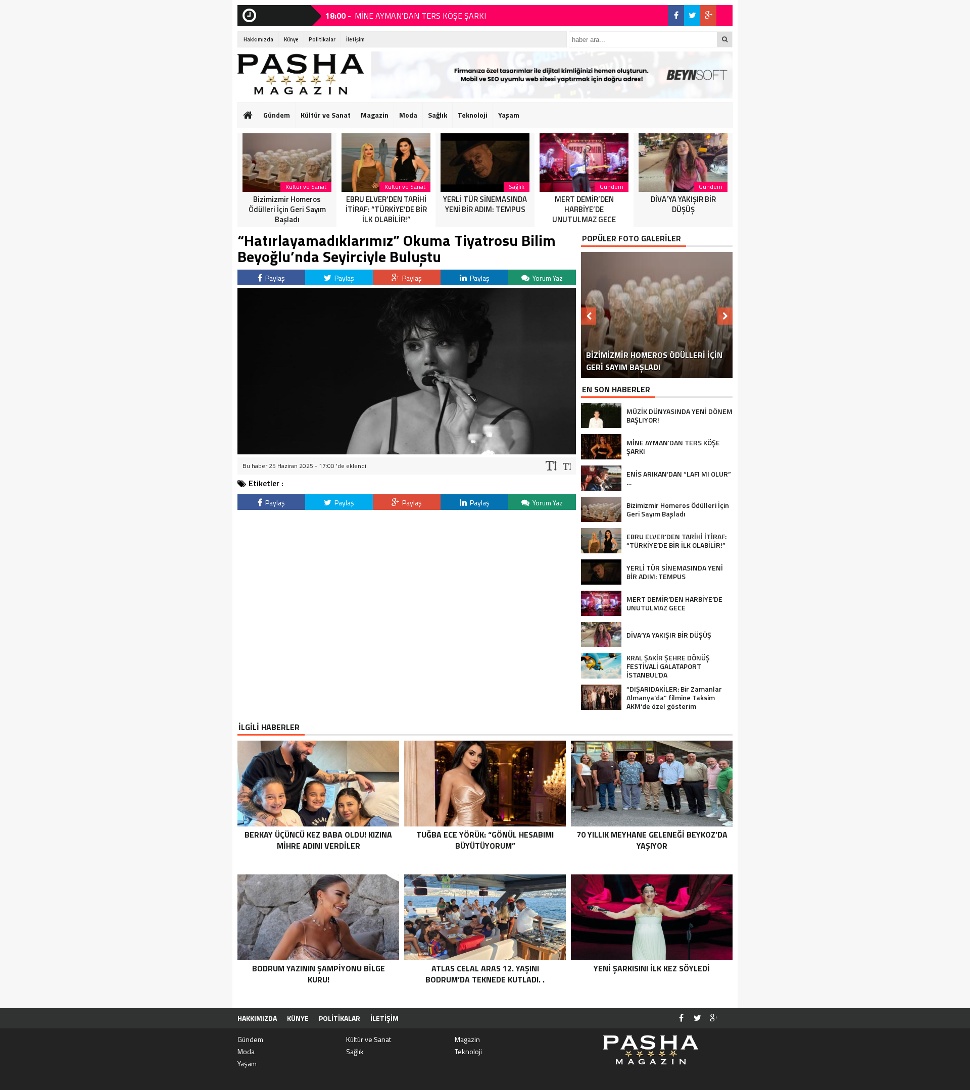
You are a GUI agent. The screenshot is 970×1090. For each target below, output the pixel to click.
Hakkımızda (258, 39)
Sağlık (437, 115)
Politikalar (322, 39)
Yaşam (508, 115)
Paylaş (274, 278)
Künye (291, 39)
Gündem (276, 115)
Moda (408, 115)
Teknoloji (473, 115)
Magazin (375, 115)
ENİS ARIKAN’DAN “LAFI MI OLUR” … (418, 19)
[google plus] (708, 15)
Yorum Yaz (547, 278)
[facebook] (676, 15)
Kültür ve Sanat (326, 115)
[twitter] (692, 15)
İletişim (355, 39)
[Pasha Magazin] (300, 74)
